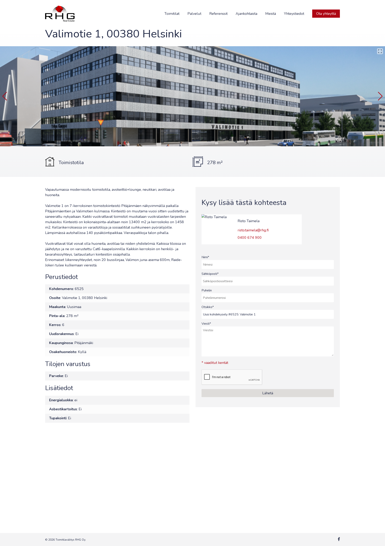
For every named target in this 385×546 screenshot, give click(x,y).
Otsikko (208, 307)
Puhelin (207, 290)
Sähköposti (210, 274)
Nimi (205, 257)
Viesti (206, 323)
